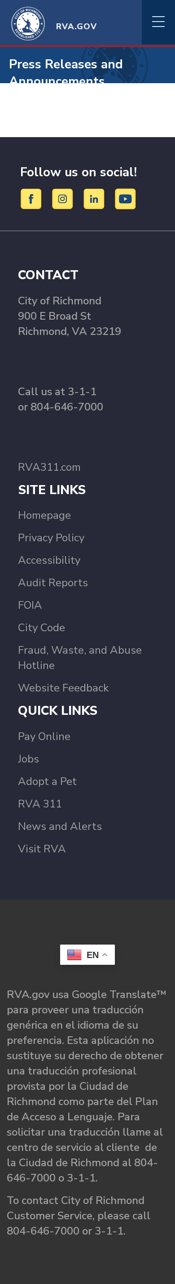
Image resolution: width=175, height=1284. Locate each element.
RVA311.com (49, 467)
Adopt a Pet (47, 781)
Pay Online (44, 736)
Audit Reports (53, 582)
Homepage (44, 515)
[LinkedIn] (95, 198)
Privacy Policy (51, 538)
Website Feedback (63, 688)
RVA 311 (40, 804)
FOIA (30, 605)
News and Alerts (60, 826)
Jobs (28, 759)
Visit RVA (42, 849)
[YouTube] (125, 198)
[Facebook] (32, 198)
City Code (41, 627)
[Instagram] (64, 198)
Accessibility (49, 560)
